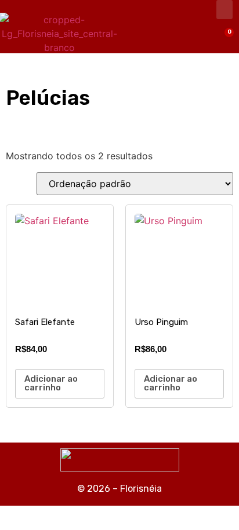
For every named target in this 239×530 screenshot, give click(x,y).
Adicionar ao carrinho (51, 383)
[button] (224, 9)
